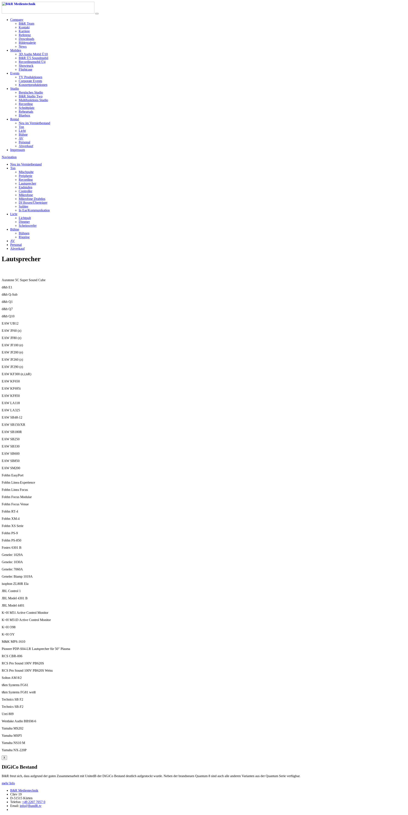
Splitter (23, 206)
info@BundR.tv (30, 806)
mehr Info (8, 783)
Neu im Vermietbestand (34, 123)
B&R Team (26, 23)
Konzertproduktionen (33, 85)
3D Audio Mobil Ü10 (33, 54)
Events (14, 73)
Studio (14, 88)
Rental (14, 119)
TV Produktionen (30, 77)
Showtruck (26, 65)
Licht (22, 131)
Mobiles (15, 50)
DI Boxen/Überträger (33, 202)
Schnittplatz (26, 108)
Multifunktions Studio (33, 100)
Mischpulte (26, 172)
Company (16, 19)
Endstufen (25, 187)
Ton (21, 127)
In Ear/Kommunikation (34, 210)
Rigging (24, 237)
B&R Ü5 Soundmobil (33, 58)
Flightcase (25, 69)
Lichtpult (25, 218)
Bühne (23, 134)
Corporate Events (30, 81)
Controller (25, 191)
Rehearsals (26, 111)
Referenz (25, 35)
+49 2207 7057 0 (33, 802)
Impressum (17, 150)
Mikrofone (26, 195)
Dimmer (24, 222)
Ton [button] (13, 168)
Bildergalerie (27, 42)
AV (21, 138)
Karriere (24, 31)
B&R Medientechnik (24, 790)
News (23, 46)
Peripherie (25, 176)
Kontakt (24, 27)
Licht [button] (13, 214)
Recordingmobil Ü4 (32, 62)
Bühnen (24, 233)
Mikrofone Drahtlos (32, 199)
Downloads (26, 39)
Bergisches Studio (31, 92)
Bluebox (24, 115)
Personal (24, 142)
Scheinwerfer (28, 225)
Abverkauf (26, 146)
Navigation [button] (9, 157)
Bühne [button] (14, 229)
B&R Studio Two (30, 96)
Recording (26, 104)
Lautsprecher (27, 183)
